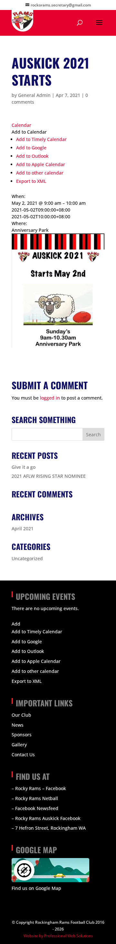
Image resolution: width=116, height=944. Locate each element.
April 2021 (23, 528)
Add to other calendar (39, 173)
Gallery (19, 744)
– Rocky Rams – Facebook (39, 788)
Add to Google (31, 148)
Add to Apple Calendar (40, 164)
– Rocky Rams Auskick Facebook (46, 818)
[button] (29, 132)
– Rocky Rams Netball (35, 798)
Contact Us (23, 754)
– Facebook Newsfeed (35, 808)
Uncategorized (27, 558)
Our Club (21, 715)
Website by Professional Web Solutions (58, 936)
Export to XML (31, 181)
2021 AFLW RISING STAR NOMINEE (49, 476)
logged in (50, 398)
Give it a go (23, 467)
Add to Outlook (32, 156)
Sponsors (22, 735)
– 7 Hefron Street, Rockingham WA (49, 828)
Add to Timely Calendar (41, 139)
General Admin (34, 95)
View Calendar (27, 616)
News (18, 725)
